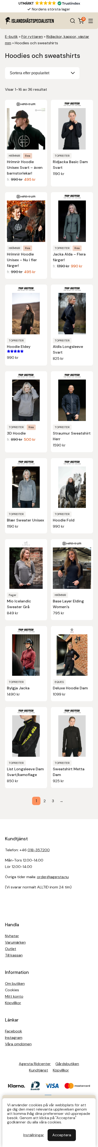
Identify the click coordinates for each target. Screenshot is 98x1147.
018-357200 (39, 849)
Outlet (10, 948)
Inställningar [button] (33, 1135)
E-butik (11, 36)
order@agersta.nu (53, 876)
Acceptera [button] (61, 1134)
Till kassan (14, 955)
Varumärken (15, 942)
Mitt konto (14, 996)
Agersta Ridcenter (35, 1063)
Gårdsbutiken (67, 1063)
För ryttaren (32, 36)
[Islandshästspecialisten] (29, 20)
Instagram (13, 1037)
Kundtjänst (38, 1070)
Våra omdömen (18, 1044)
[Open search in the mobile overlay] (72, 21)
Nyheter (12, 935)
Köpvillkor (13, 1002)
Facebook (13, 1031)
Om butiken (15, 983)
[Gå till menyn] (90, 20)
